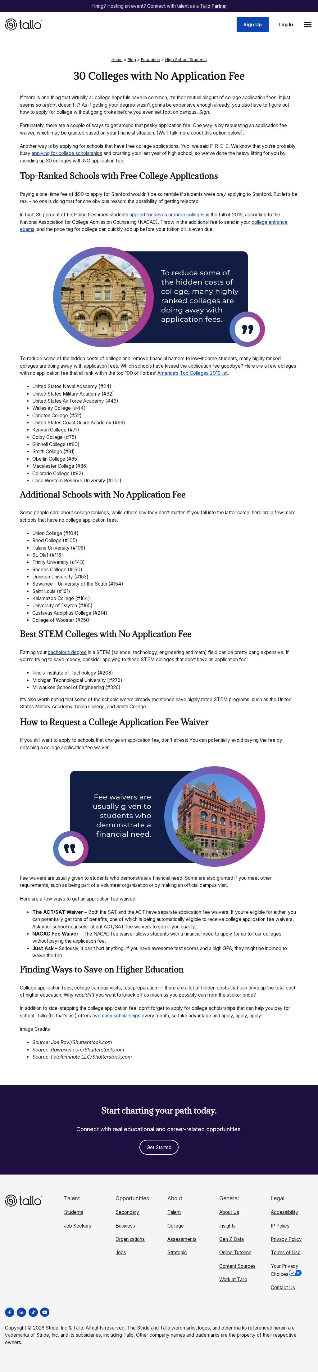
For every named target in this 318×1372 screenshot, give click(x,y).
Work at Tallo (233, 1279)
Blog (132, 59)
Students (73, 1212)
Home (117, 59)
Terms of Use (286, 1252)
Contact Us (283, 1287)
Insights (227, 1226)
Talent (174, 1212)
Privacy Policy (286, 1239)
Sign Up (252, 25)
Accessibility (284, 1212)
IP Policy (280, 1226)
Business (125, 1226)
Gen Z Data (231, 1239)
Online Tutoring (235, 1252)
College (175, 1226)
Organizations (130, 1239)
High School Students (186, 59)
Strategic (177, 1252)
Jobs (121, 1252)
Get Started (159, 1147)
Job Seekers (77, 1226)
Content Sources (237, 1266)
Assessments (182, 1239)
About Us (229, 1212)
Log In (286, 25)
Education (150, 59)
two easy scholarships (116, 1016)
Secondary (127, 1212)
